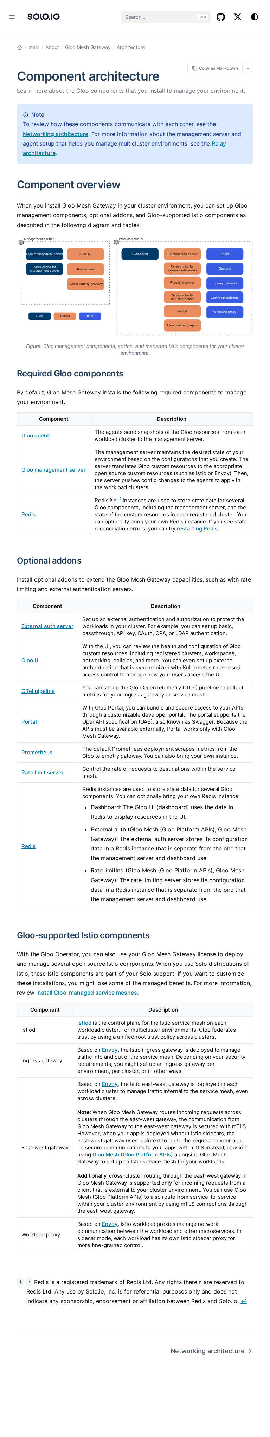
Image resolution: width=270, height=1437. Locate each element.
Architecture (131, 47)
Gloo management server (53, 469)
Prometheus (36, 752)
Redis (28, 514)
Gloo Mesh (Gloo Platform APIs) (132, 1154)
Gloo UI (30, 660)
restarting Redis (197, 528)
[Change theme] (255, 17)
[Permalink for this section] (128, 184)
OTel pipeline (38, 691)
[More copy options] (248, 68)
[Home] (19, 47)
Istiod (84, 1022)
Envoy (110, 1049)
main (33, 47)
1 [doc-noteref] (120, 498)
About (52, 47)
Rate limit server (42, 772)
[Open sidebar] (12, 17)
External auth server (47, 626)
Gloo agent (35, 435)
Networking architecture (55, 133)
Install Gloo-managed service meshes (86, 992)
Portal (29, 721)
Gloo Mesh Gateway (88, 47)
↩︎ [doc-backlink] (243, 1300)
